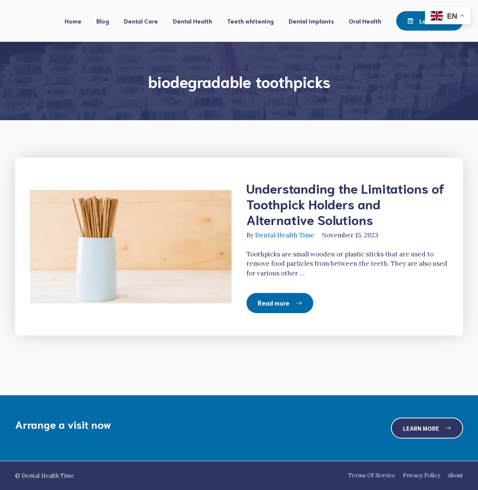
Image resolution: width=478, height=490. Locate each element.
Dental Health (192, 21)
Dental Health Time (284, 235)
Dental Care (141, 21)
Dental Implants (311, 21)
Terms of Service (371, 475)
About (455, 475)
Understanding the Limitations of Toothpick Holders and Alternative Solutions (345, 203)
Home (73, 21)
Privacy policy (421, 475)
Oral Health (365, 21)
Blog (102, 21)
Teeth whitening (250, 21)
